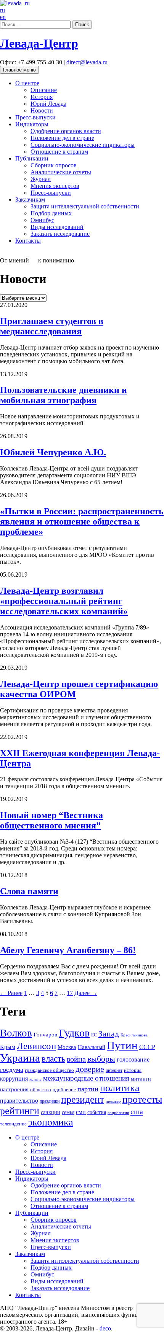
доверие (90, 1069)
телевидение (13, 1124)
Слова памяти (29, 891)
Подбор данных (51, 213)
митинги (141, 1079)
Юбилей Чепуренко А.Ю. (53, 452)
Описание (44, 90)
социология (118, 1113)
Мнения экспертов (55, 186)
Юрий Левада (48, 103)
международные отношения (86, 1078)
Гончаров (45, 1035)
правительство (19, 1100)
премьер (113, 1101)
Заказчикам (30, 199)
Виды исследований (57, 227)
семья (68, 1112)
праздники (49, 1101)
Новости (42, 110)
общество (40, 1089)
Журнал (41, 179)
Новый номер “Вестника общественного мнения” (51, 820)
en (3, 17)
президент (82, 1099)
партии (87, 1089)
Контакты (28, 240)
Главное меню (19, 70)
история (132, 1070)
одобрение (64, 1089)
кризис (35, 1079)
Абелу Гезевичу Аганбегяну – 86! (68, 950)
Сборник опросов (54, 165)
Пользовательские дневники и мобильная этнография (63, 395)
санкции (50, 1112)
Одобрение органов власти (66, 131)
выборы (101, 1058)
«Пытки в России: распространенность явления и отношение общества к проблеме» (82, 521)
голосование (133, 1059)
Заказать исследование (60, 233)
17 (70, 993)
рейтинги (19, 1110)
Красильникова (134, 1035)
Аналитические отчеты (61, 172)
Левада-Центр (39, 43)
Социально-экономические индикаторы (83, 144)
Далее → (85, 993)
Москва (67, 1047)
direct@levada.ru (87, 62)
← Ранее (11, 993)
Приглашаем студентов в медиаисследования (51, 326)
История (42, 97)
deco (105, 1328)
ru (2, 10)
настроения (14, 1089)
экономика (50, 1122)
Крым (7, 1047)
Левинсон (36, 1046)
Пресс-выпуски (35, 117)
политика (120, 1088)
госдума (11, 1069)
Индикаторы (31, 124)
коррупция (14, 1078)
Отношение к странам (59, 151)
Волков (16, 1033)
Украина (20, 1058)
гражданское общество (49, 1070)
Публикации (31, 158)
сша (136, 1111)
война (76, 1059)
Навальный (91, 1047)
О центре (27, 83)
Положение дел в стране (62, 138)
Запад (108, 1033)
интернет (114, 1070)
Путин (122, 1045)
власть (53, 1058)
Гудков (74, 1033)
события (96, 1112)
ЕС (94, 1035)
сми (81, 1112)
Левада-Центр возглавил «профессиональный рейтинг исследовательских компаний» (64, 601)
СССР (147, 1047)
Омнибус (42, 220)
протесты (142, 1099)
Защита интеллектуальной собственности (85, 206)
